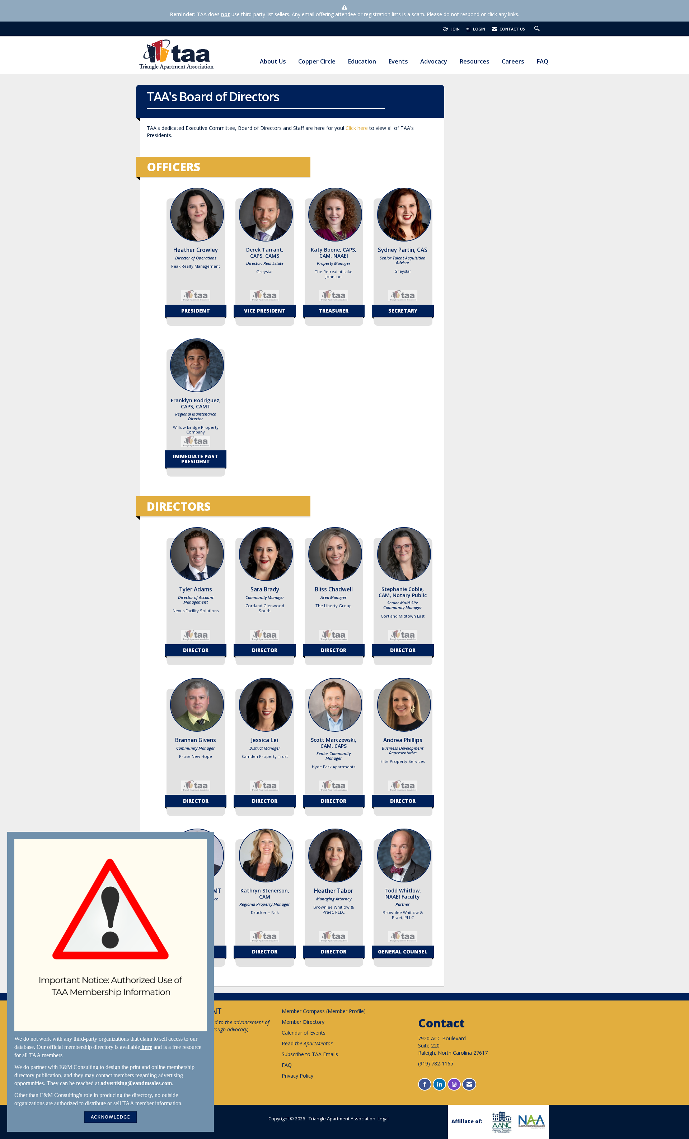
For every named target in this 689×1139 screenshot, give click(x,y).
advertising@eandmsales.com (136, 1083)
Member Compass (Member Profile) (324, 1011)
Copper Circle (317, 61)
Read (307, 1043)
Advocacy (433, 61)
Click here (357, 128)
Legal (383, 1119)
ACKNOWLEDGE (110, 1117)
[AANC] (501, 1121)
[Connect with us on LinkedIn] (439, 1084)
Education (362, 61)
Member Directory (303, 1021)
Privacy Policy (297, 1075)
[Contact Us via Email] (469, 1084)
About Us (273, 61)
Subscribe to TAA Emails (310, 1054)
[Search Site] (538, 29)
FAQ (542, 61)
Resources (474, 61)
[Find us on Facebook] (424, 1084)
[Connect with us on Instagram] (454, 1084)
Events (398, 61)
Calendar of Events (303, 1032)
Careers (513, 61)
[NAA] (531, 1122)
